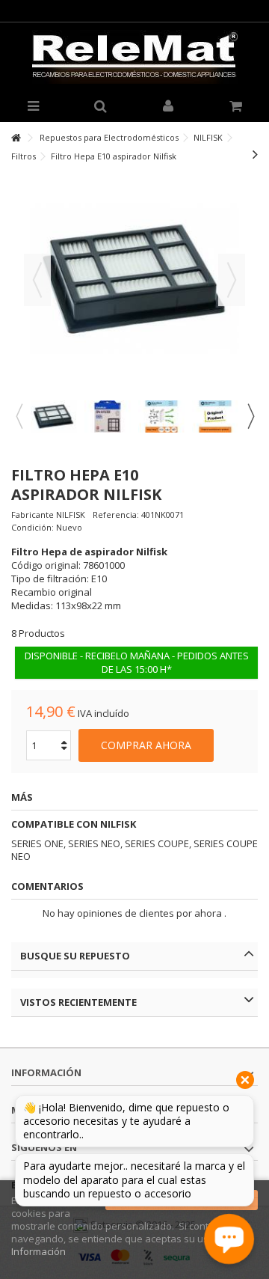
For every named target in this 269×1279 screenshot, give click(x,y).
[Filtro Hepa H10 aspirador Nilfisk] (54, 416)
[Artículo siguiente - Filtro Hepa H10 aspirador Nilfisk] (255, 154)
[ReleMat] (134, 57)
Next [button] (250, 416)
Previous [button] (18, 416)
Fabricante (32, 514)
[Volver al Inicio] (15, 138)
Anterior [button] (37, 280)
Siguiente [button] (231, 280)
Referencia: (116, 514)
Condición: (32, 527)
